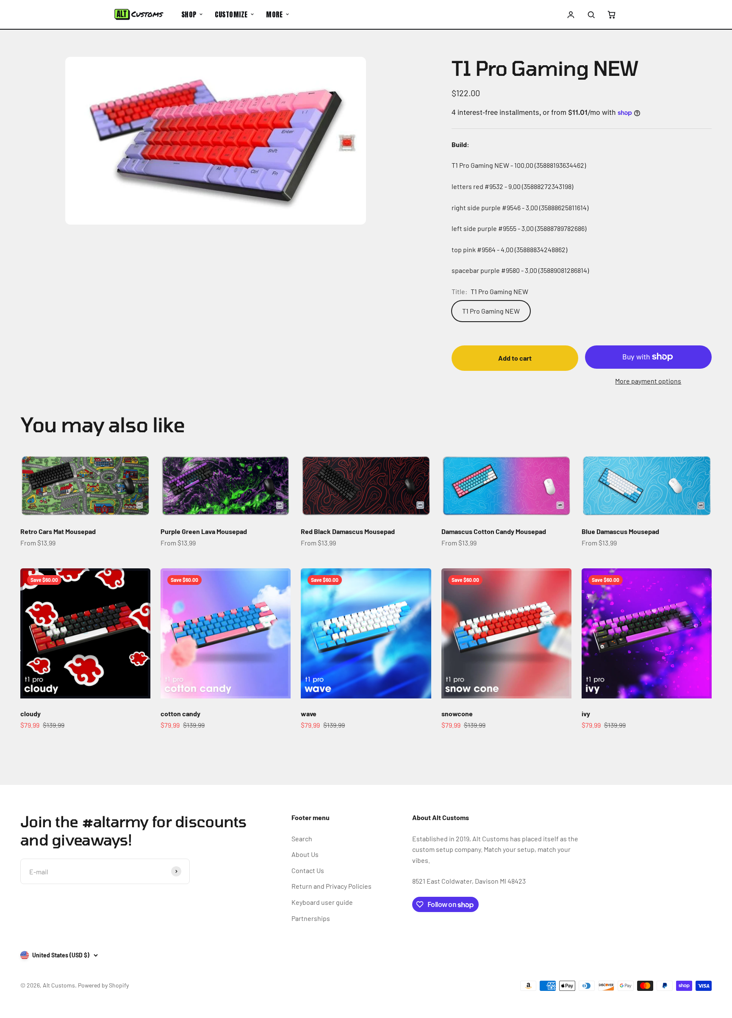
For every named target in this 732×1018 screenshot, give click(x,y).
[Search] (591, 14)
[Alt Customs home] (139, 14)
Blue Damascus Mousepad (620, 531)
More (274, 14)
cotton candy (180, 713)
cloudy (30, 713)
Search (301, 838)
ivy (586, 713)
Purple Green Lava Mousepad (204, 531)
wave (308, 713)
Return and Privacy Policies (331, 886)
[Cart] (611, 14)
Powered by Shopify (103, 985)
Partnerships (310, 918)
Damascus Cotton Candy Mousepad (493, 531)
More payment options (648, 381)
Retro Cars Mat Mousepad (58, 531)
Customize (231, 14)
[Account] (571, 14)
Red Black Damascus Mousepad (348, 531)
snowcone (457, 713)
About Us (305, 854)
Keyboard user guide (322, 902)
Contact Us (307, 870)
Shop (189, 14)
